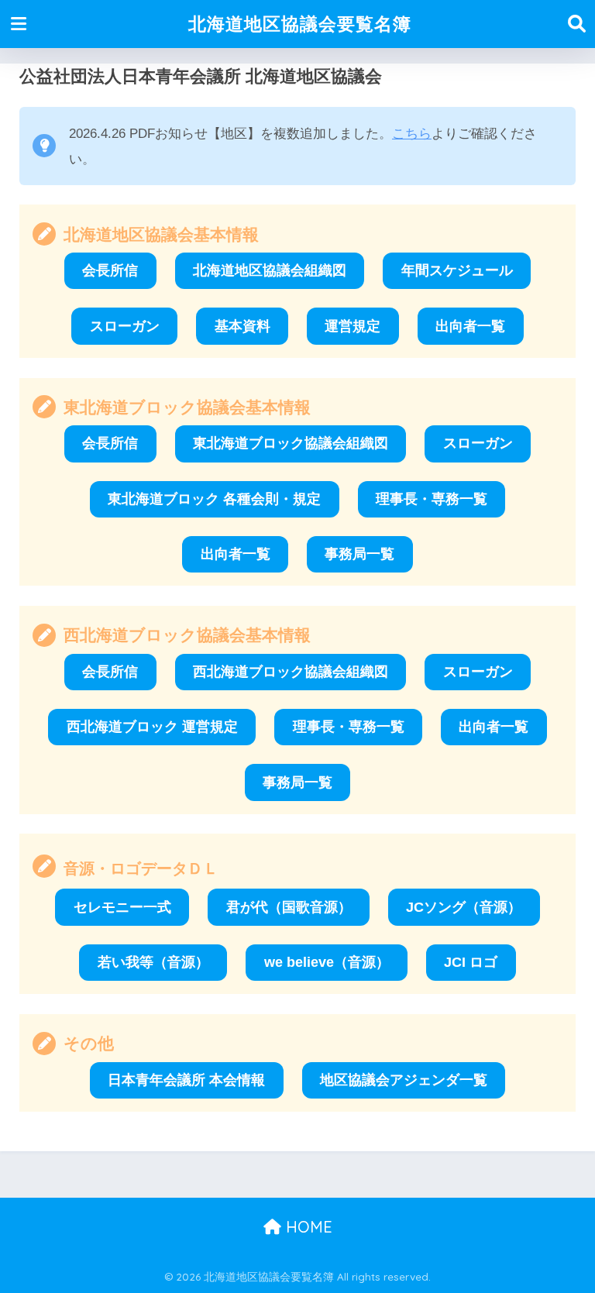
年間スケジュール (457, 270)
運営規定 (352, 326)
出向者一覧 (470, 326)
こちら (412, 133)
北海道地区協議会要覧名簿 (299, 23)
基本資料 (242, 326)
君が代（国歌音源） (289, 907)
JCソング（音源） (463, 907)
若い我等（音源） (153, 962)
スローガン (125, 326)
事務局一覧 (359, 554)
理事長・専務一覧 (431, 499)
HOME (306, 1226)
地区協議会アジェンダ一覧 (403, 1080)
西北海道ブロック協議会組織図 (290, 671)
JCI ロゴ (470, 962)
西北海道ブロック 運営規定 (152, 726)
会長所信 (110, 270)
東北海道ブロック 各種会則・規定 (214, 499)
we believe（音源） (327, 962)
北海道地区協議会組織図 (269, 270)
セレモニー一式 (122, 907)
